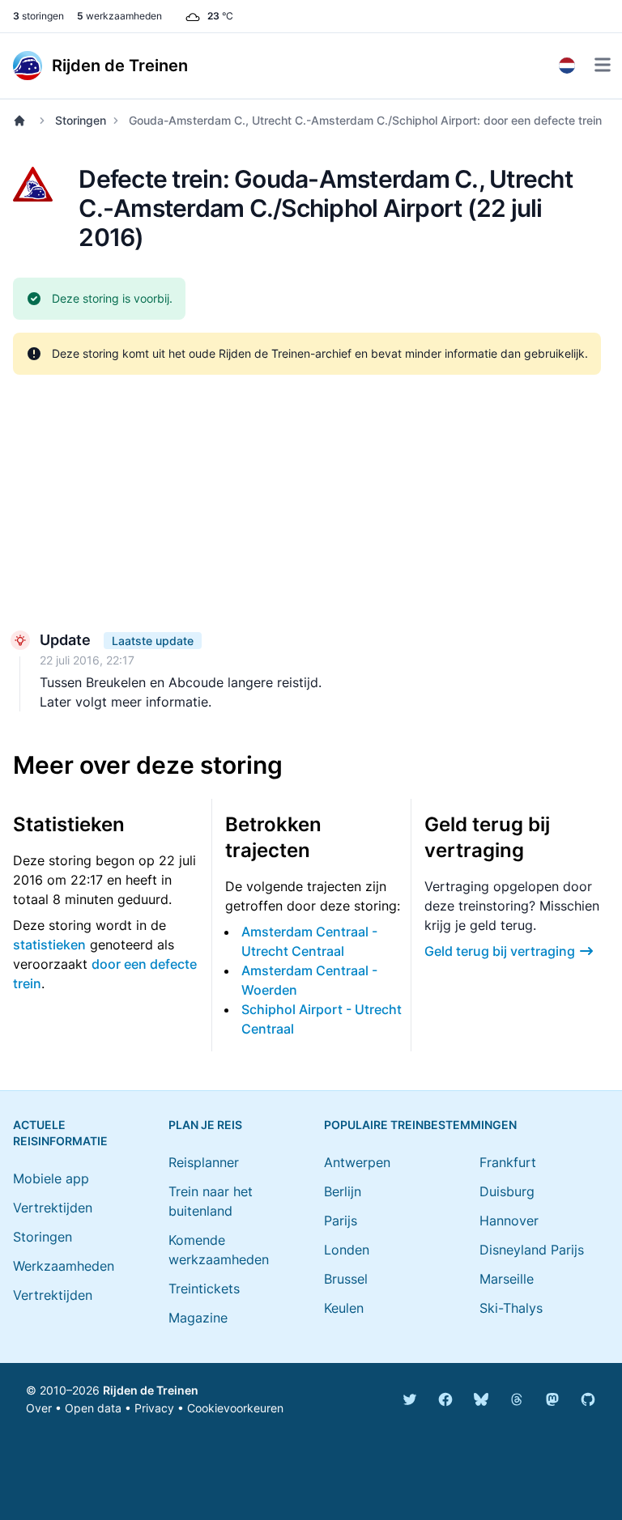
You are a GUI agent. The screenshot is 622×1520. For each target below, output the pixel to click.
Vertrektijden (52, 1207)
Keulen (344, 1308)
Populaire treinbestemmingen (420, 1125)
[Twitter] (410, 1399)
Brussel (346, 1279)
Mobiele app (51, 1178)
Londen (346, 1250)
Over (39, 1408)
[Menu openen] (602, 64)
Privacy (154, 1408)
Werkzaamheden (63, 1266)
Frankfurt (507, 1162)
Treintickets (204, 1288)
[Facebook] (445, 1399)
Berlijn (342, 1191)
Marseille (506, 1279)
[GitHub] (588, 1399)
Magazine (198, 1318)
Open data (93, 1408)
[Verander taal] (567, 65)
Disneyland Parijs (531, 1250)
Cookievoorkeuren (235, 1408)
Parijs (340, 1220)
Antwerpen (357, 1162)
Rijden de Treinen (150, 1390)
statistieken (49, 944)
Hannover (509, 1220)
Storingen (80, 120)
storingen (38, 16)
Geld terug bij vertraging (499, 951)
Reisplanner (203, 1162)
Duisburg (507, 1191)
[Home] (22, 120)
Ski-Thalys (511, 1308)
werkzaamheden (119, 16)
